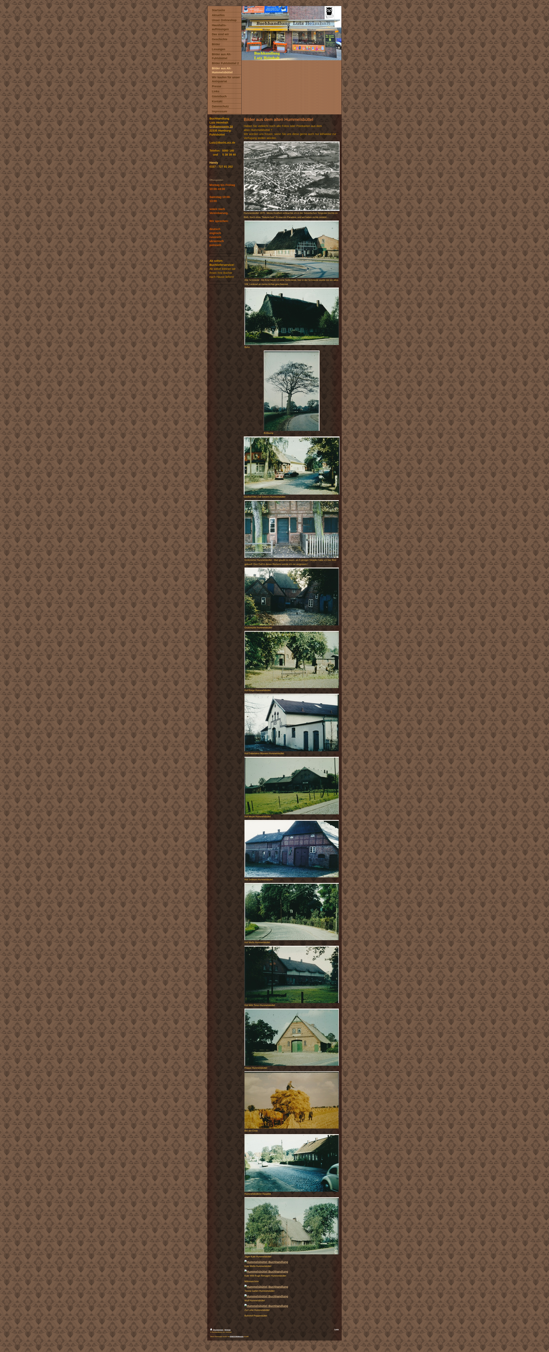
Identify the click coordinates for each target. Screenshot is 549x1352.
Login (336, 1329)
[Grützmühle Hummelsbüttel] (291, 596)
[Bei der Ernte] (291, 1100)
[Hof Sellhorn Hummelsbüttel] (291, 848)
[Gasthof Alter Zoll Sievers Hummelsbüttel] (292, 465)
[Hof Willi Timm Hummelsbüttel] (291, 974)
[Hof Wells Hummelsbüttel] (291, 911)
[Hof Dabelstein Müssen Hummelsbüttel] (291, 722)
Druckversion (218, 1330)
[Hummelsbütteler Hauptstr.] (291, 1163)
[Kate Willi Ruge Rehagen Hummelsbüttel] (291, 1272)
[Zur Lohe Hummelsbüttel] (291, 1306)
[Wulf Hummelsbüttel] (291, 1296)
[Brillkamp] (292, 391)
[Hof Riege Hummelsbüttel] (291, 659)
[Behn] (291, 316)
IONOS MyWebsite (236, 1336)
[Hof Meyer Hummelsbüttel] (291, 785)
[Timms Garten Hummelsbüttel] (291, 1287)
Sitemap (227, 1330)
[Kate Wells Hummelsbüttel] (291, 1262)
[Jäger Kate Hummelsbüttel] (291, 1225)
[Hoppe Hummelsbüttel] (291, 1037)
